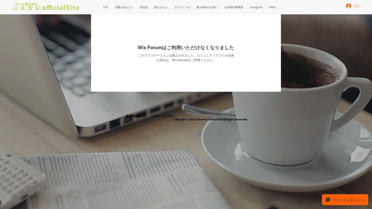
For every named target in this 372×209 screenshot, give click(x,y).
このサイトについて (162, 115)
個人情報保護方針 (136, 115)
